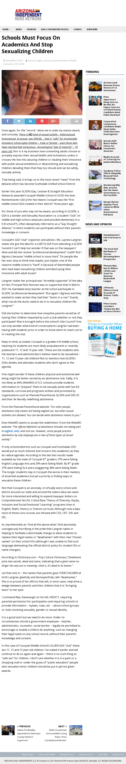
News (19, 29)
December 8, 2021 (14, 60)
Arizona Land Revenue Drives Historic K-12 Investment (112, 86)
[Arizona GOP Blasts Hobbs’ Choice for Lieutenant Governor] (95, 144)
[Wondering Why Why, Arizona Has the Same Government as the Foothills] (95, 189)
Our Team (102, 754)
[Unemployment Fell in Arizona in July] (95, 239)
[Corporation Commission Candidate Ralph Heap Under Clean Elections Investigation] (95, 125)
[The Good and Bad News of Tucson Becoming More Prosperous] (95, 252)
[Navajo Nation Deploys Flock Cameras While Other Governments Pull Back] (95, 206)
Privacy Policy (67, 754)
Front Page (27, 754)
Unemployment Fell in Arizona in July (112, 237)
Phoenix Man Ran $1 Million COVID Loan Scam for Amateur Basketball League (111, 273)
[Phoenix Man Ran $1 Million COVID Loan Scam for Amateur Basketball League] (95, 269)
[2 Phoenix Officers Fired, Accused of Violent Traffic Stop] (95, 291)
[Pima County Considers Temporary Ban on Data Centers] (95, 307)
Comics (78, 29)
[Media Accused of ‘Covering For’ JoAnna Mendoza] (95, 161)
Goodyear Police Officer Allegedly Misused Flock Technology (112, 174)
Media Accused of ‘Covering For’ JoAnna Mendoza (112, 159)
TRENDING (92, 72)
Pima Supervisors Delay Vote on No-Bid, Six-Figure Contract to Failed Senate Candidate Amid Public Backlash (112, 106)
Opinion (31, 29)
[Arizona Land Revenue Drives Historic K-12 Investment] (95, 86)
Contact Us (118, 754)
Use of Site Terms (46, 754)
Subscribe (92, 29)
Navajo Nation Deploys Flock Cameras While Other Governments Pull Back (111, 208)
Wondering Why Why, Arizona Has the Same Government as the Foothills (112, 190)
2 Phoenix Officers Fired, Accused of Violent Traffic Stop (111, 292)
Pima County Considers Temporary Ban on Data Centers (112, 307)
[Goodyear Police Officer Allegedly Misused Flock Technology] (95, 174)
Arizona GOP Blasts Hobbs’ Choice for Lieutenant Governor (111, 146)
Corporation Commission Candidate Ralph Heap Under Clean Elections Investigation (112, 128)
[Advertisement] (42, 699)
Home (5, 29)
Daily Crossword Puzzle (55, 29)
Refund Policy (86, 754)
